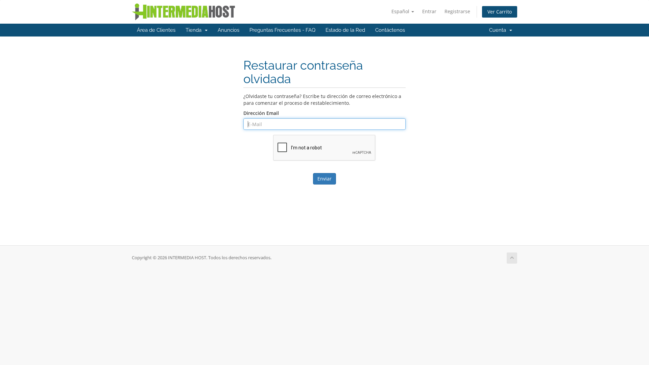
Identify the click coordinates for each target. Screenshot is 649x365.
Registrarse (457, 11)
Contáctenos (390, 30)
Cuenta (499, 30)
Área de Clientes (156, 30)
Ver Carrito (499, 11)
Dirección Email (261, 113)
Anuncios (228, 30)
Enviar (324, 178)
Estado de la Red (345, 30)
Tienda (195, 30)
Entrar (429, 11)
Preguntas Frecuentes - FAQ (282, 30)
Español (401, 11)
